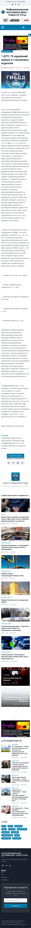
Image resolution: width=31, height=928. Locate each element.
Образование (22, 829)
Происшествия (7, 51)
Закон (3, 514)
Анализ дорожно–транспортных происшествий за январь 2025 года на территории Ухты (14, 656)
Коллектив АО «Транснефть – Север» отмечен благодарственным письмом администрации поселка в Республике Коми (20, 795)
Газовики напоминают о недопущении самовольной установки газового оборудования (14, 547)
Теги (2, 874)
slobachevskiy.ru (21, 924)
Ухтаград (4, 435)
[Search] (23, 27)
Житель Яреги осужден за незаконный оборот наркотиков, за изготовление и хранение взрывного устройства (15, 519)
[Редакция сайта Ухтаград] (15, 480)
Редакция (4, 877)
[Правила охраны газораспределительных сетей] (15, 562)
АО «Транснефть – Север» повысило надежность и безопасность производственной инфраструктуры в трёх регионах (20, 751)
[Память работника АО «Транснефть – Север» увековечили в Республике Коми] (6, 780)
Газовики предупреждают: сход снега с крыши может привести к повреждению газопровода (15, 628)
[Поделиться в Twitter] (18, 463)
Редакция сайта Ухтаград (7, 67)
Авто (3, 826)
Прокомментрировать (15, 456)
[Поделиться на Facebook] (13, 463)
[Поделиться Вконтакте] (8, 463)
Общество (15, 744)
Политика (15, 832)
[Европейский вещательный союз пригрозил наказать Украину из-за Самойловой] (15, 697)
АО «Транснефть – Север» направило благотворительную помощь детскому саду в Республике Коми (20, 811)
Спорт (17, 835)
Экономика (16, 838)
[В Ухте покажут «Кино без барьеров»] (15, 676)
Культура (12, 829)
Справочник (6, 838)
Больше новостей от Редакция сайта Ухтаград (15, 486)
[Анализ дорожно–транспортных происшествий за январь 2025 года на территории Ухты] (15, 643)
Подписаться (15, 906)
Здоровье (18, 826)
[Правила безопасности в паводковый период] (15, 588)
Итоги (4, 829)
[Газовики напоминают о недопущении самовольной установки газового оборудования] (15, 533)
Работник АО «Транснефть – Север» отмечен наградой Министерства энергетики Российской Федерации (20, 766)
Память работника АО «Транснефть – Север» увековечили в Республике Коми (20, 780)
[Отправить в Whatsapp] (22, 463)
